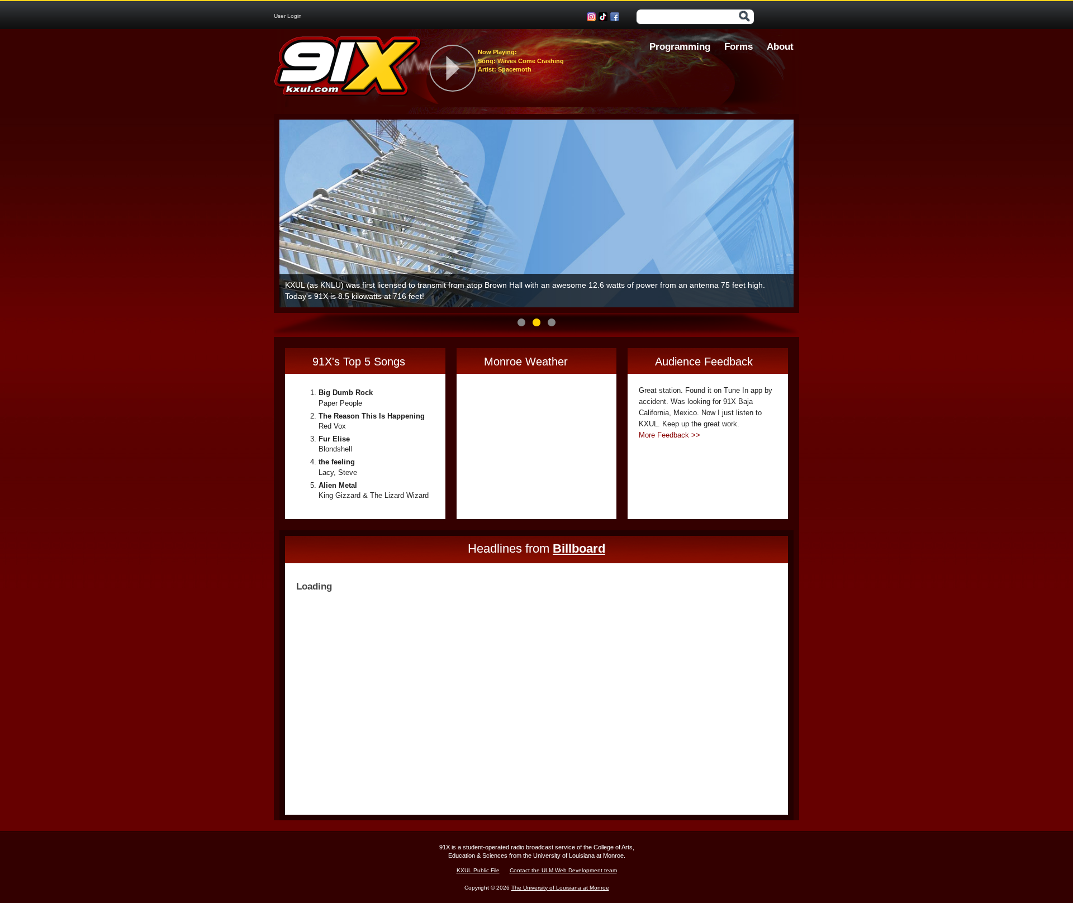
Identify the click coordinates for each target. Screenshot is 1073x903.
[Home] (347, 69)
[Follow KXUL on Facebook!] (616, 16)
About (780, 46)
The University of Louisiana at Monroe (560, 888)
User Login (288, 16)
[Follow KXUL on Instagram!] (593, 16)
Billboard (579, 548)
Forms (738, 46)
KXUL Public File (478, 870)
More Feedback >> (669, 435)
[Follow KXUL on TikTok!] (604, 16)
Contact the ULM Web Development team (563, 870)
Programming (679, 46)
